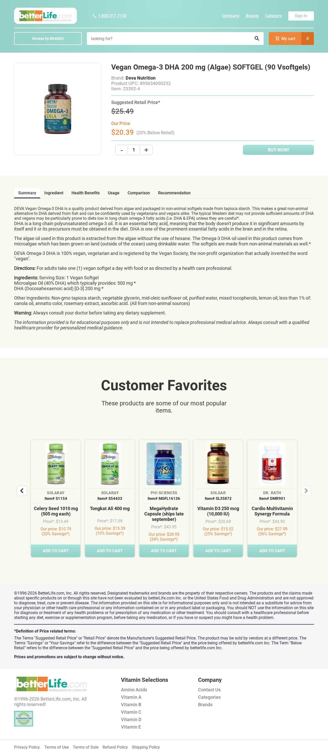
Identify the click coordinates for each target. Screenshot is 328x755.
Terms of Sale (86, 747)
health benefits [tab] (85, 192)
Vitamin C (131, 712)
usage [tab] (113, 192)
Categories (209, 697)
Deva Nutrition (141, 78)
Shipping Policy (146, 747)
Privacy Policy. (27, 747)
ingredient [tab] (53, 192)
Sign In (301, 15)
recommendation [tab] (174, 192)
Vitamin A (131, 697)
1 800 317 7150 (112, 15)
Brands (252, 15)
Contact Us (209, 689)
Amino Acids (134, 689)
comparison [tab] (139, 192)
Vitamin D (131, 719)
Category (273, 15)
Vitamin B (131, 704)
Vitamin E (131, 727)
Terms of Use (56, 747)
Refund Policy (115, 747)
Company (230, 15)
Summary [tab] (27, 192)
